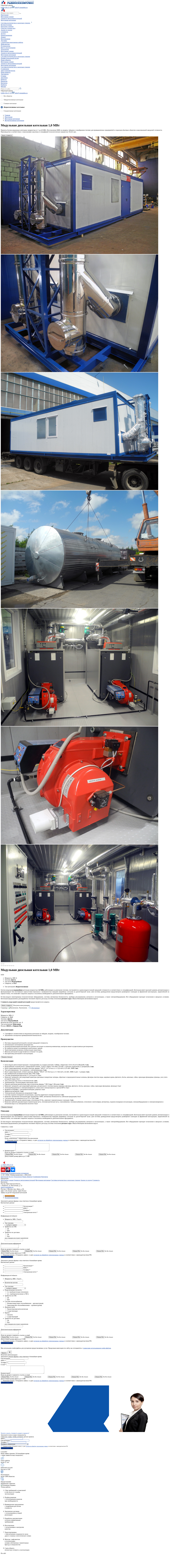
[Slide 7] (13, 965)
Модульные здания (7, 1180)
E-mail (7, 1136)
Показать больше (7, 1057)
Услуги (3, 33)
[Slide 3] (5, 965)
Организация (9, 1130)
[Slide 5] (9, 965)
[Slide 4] (7, 965)
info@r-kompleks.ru (7, 1187)
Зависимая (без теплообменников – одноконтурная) (24, 1305)
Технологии (5, 49)
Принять (4, 1353)
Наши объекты (6, 60)
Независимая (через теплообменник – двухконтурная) (25, 1303)
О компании (5, 69)
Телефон (8, 1134)
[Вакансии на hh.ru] (3, 1171)
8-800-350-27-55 (6, 7)
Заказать (10, 1315)
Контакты (4, 83)
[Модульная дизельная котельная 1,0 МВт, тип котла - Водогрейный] (79, 253)
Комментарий (10, 1150)
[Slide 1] (1, 965)
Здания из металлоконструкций (24, 1180)
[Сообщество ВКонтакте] (13, 1171)
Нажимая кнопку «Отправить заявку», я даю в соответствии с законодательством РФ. (51, 1140)
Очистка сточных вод (8, 28)
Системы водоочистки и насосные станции (65, 1180)
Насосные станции (7, 26)
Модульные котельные (43, 1180)
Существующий (12, 1317)
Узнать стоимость (7, 135)
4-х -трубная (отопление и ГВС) (18, 1294)
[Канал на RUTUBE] (8, 1171)
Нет (8, 1230)
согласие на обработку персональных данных (52, 1140)
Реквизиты (4, 1173)
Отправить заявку (11, 1142)
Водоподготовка (6, 25)
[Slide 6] (11, 965)
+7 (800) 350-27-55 (7, 1165)
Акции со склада (86, 1180)
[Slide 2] (3, 965)
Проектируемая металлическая (17, 1309)
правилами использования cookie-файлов (97, 1348)
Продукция (4, 15)
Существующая (12, 1311)
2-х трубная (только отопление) (17, 1292)
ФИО (7, 1132)
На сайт (3, 1553)
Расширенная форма (11, 1198)
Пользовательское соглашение (18, 1173)
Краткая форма (10, 1196)
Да (8, 1228)
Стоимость (96, 1180)
